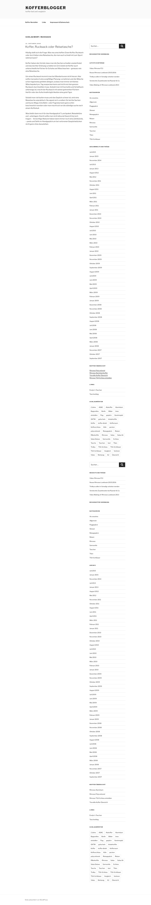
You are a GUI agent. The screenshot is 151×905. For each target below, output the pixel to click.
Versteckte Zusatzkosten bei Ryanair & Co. (105, 81)
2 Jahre (93, 407)
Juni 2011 (93, 193)
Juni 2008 (93, 329)
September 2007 (96, 358)
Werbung (101, 455)
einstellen (94, 415)
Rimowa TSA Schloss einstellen (101, 378)
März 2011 (93, 202)
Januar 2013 (94, 169)
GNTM (93, 419)
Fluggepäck (94, 106)
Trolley (93, 447)
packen (112, 427)
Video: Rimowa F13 (96, 68)
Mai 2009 (93, 284)
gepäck (109, 415)
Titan (91, 135)
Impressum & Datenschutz (59, 22)
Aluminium (119, 407)
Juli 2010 (93, 230)
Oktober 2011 (94, 185)
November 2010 (95, 218)
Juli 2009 (93, 276)
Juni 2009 (93, 280)
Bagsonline (95, 411)
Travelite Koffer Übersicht (99, 375)
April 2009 (93, 288)
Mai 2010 (93, 239)
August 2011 (94, 189)
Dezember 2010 (95, 214)
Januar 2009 (94, 300)
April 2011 (93, 197)
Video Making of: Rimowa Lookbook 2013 (104, 85)
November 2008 (96, 309)
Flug (101, 415)
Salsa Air (120, 435)
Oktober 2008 (95, 313)
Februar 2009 (94, 296)
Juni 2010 (93, 235)
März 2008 (94, 342)
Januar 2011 (94, 210)
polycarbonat (95, 431)
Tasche (93, 443)
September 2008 (96, 317)
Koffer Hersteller (31, 22)
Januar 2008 (94, 346)
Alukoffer (109, 407)
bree (117, 411)
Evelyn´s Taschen (96, 390)
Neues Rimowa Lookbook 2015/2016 (103, 72)
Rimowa (92, 123)
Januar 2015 (94, 156)
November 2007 (95, 350)
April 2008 (93, 338)
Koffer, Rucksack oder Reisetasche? (49, 46)
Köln (104, 427)
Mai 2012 (93, 177)
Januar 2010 (94, 251)
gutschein (101, 419)
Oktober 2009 (95, 263)
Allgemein (93, 102)
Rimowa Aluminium (96, 790)
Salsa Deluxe (95, 439)
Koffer (93, 423)
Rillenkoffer (95, 435)
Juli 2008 (93, 325)
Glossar (92, 110)
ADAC (101, 407)
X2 (108, 455)
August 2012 (94, 173)
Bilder (110, 411)
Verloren (117, 451)
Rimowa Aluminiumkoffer (99, 373)
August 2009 (94, 272)
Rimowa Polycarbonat (97, 370)
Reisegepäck (94, 114)
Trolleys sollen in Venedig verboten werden (104, 77)
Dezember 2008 (95, 305)
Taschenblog (94, 394)
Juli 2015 (93, 152)
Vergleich (107, 451)
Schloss (116, 439)
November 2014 (95, 160)
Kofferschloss (95, 427)
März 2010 (93, 243)
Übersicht (115, 455)
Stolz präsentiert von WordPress (36, 900)
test (109, 443)
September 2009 (96, 267)
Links (44, 22)
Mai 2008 (93, 333)
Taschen (93, 131)
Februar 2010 (94, 247)
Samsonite (93, 127)
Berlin (103, 411)
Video (93, 455)
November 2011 (95, 181)
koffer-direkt (102, 423)
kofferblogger (46, 7)
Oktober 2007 (95, 354)
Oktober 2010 (95, 222)
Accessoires (94, 98)
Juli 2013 (93, 164)
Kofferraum (114, 423)
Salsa (112, 435)
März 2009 (94, 292)
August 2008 (94, 321)
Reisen (92, 118)
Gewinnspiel (118, 415)
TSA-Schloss (102, 447)
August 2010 (94, 226)
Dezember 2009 (95, 255)
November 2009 (96, 259)
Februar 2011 (94, 206)
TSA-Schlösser (95, 139)
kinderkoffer (112, 419)
